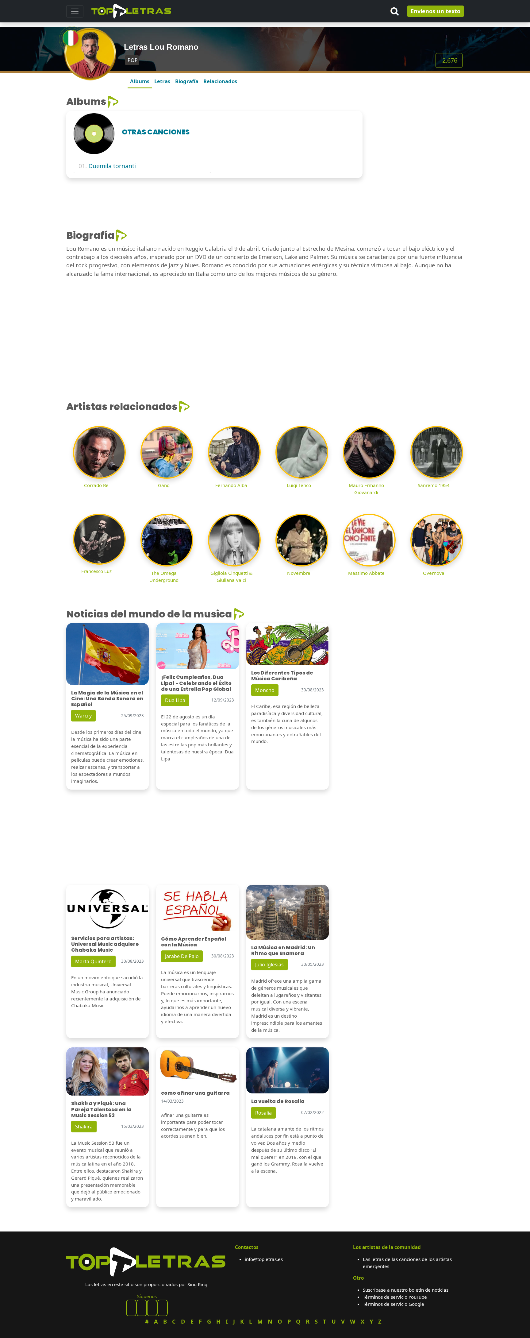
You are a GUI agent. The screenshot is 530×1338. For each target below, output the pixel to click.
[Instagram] (152, 1308)
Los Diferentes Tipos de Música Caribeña (282, 675)
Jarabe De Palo (182, 956)
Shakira (84, 1126)
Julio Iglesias (269, 964)
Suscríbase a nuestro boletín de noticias (405, 1290)
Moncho (265, 690)
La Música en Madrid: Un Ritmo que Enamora (283, 950)
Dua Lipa (175, 700)
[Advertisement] (417, 134)
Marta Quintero (93, 961)
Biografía (186, 81)
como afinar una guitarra (195, 1092)
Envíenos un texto (435, 11)
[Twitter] (162, 1308)
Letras (162, 81)
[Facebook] (131, 1308)
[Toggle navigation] (74, 11)
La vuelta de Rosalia (278, 1101)
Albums (139, 81)
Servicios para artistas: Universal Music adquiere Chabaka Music (105, 944)
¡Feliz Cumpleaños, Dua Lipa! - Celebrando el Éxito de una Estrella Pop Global (196, 683)
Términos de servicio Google (393, 1304)
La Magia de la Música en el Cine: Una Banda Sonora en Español (107, 698)
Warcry (83, 715)
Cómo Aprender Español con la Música (193, 941)
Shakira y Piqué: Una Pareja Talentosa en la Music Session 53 (101, 1109)
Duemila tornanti (112, 166)
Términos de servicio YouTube (395, 1297)
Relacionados (220, 81)
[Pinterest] (141, 1308)
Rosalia (263, 1112)
